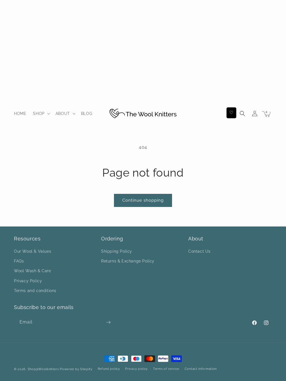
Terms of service (166, 369)
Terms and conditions (35, 290)
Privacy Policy (28, 281)
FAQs (19, 261)
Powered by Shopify (76, 369)
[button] (41, 113)
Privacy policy (136, 369)
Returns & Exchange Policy (127, 261)
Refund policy (109, 369)
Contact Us (199, 251)
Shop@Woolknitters (43, 369)
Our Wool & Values (32, 251)
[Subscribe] (108, 322)
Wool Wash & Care (32, 271)
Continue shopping (143, 200)
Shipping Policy (116, 251)
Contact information (201, 369)
